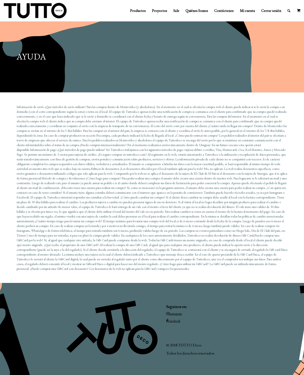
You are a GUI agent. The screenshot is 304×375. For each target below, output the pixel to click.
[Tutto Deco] (35, 10)
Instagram (175, 313)
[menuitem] (138, 10)
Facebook (174, 321)
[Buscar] (289, 10)
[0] (298, 10)
